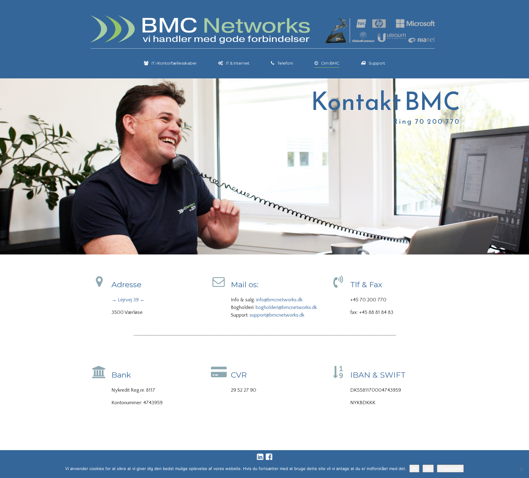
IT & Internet (237, 63)
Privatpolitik (450, 468)
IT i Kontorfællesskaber (174, 63)
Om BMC (330, 63)
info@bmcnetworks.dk (279, 300)
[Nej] (521, 469)
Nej (428, 468)
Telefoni (285, 63)
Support (377, 63)
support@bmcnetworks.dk (276, 315)
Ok (414, 468)
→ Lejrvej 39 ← (128, 300)
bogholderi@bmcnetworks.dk (286, 307)
